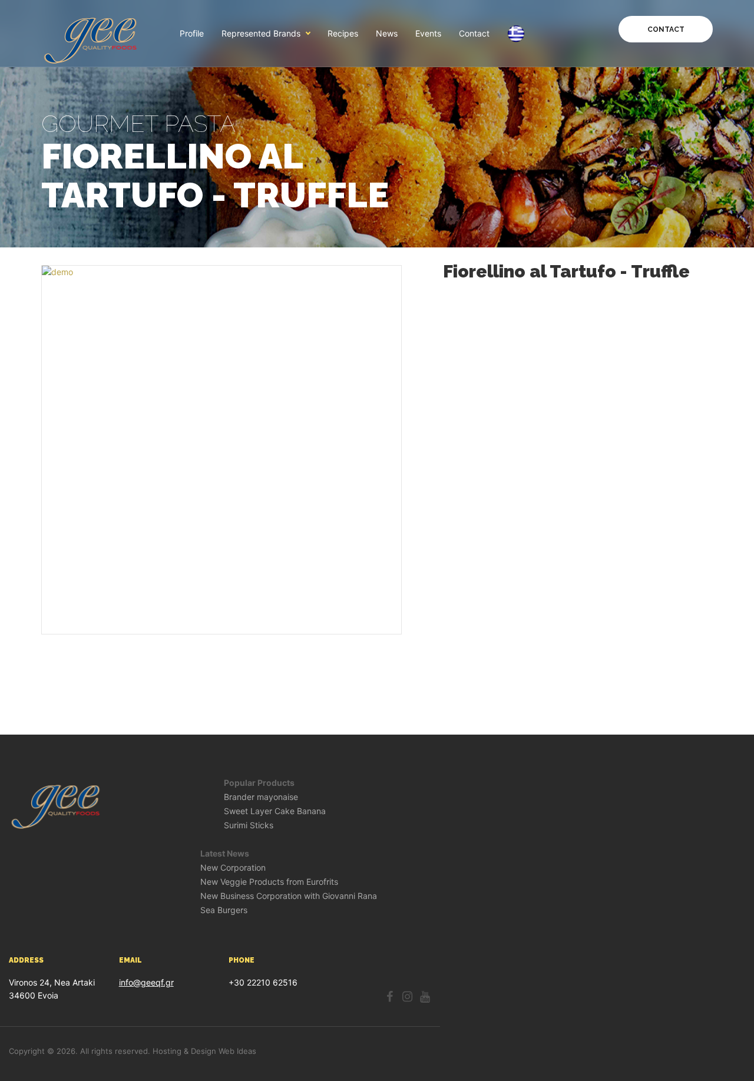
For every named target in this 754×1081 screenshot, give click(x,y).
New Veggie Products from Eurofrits (269, 882)
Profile (192, 33)
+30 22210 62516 (263, 982)
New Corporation (233, 868)
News (387, 33)
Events (428, 33)
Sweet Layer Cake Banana (275, 811)
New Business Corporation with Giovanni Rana (288, 896)
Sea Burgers (223, 910)
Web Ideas (237, 1051)
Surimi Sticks (248, 825)
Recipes (343, 33)
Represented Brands (260, 33)
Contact (474, 33)
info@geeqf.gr (146, 982)
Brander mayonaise (261, 797)
